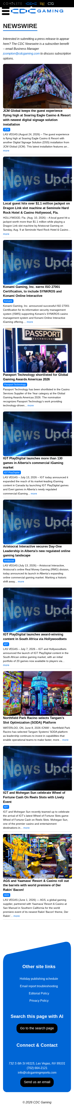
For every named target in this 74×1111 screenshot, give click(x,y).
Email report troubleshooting (39, 986)
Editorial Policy (39, 993)
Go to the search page (37, 1028)
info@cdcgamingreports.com (37, 1072)
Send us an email (37, 1082)
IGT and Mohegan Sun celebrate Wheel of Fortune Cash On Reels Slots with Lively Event (34, 797)
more (6, 150)
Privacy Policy (39, 1000)
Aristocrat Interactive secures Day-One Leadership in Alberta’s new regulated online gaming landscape (36, 551)
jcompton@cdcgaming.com (21, 53)
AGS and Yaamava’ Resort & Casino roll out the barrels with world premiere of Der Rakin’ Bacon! (36, 885)
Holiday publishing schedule (39, 978)
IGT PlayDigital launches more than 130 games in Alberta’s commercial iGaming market (33, 462)
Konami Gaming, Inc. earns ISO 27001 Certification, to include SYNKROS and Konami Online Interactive (32, 291)
